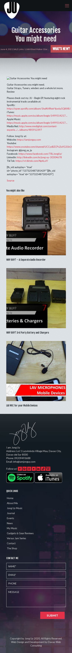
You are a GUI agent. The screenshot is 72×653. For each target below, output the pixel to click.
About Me (12, 503)
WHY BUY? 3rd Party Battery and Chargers (27, 332)
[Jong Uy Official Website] (12, 5)
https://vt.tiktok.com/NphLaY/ (32, 160)
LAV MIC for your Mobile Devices (21, 405)
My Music (12, 528)
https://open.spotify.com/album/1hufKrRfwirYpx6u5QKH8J (38, 108)
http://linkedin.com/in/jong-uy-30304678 (39, 157)
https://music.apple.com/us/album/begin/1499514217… (37, 115)
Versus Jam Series (16, 538)
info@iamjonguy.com (24, 461)
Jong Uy (29, 638)
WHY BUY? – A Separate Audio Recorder (26, 259)
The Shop (12, 548)
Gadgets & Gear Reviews (20, 533)
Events (10, 518)
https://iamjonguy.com (29, 139)
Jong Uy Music (14, 508)
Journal (11, 513)
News (10, 523)
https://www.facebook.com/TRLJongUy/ (40, 153)
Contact (11, 543)
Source (10, 180)
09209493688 (22, 458)
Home (10, 498)
